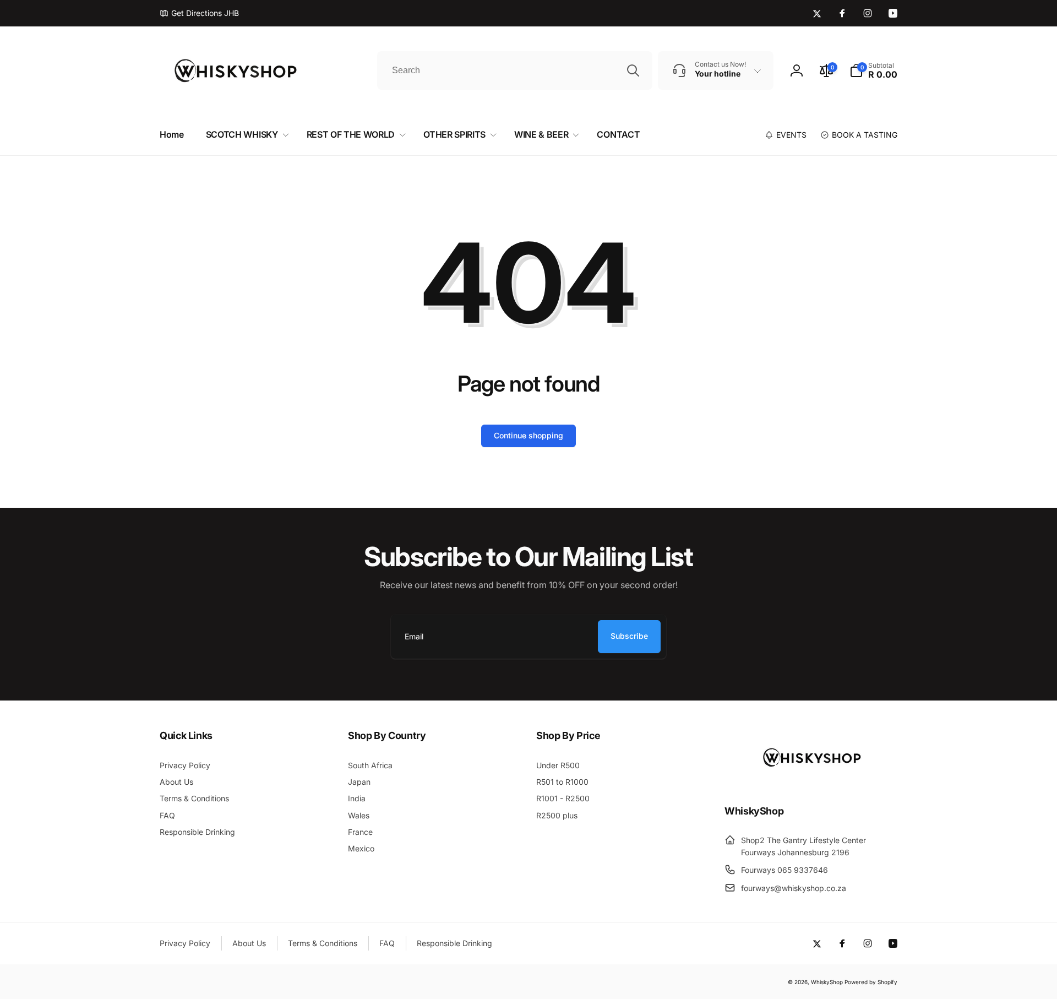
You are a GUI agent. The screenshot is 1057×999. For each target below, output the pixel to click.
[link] (199, 13)
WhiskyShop (827, 982)
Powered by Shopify (870, 982)
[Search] (633, 70)
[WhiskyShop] (811, 780)
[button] (873, 70)
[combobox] (514, 70)
